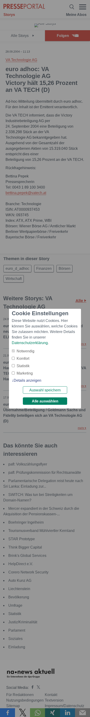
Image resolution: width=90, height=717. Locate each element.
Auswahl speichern (45, 390)
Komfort (23, 358)
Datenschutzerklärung (30, 343)
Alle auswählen (45, 401)
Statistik (23, 366)
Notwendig (25, 351)
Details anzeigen (27, 380)
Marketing (25, 373)
